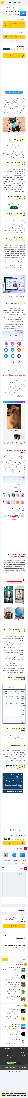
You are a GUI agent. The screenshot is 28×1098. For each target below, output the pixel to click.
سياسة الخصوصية (8, 1048)
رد (4, 952)
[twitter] (19, 830)
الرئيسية (22, 8)
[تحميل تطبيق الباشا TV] (14, 1011)
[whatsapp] (4, 830)
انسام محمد (22, 942)
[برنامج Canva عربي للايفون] (22, 859)
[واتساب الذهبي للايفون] (14, 991)
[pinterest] (15, 830)
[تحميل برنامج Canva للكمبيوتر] (14, 859)
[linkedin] (11, 830)
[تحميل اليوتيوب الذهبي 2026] (14, 1018)
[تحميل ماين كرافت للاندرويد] (14, 969)
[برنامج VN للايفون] (6, 859)
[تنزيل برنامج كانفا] (14, 1026)
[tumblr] (8, 830)
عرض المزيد (10, 1095)
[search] (2, 2)
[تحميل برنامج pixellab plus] (14, 977)
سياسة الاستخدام (8, 1052)
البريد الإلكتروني (21, 910)
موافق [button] (3, 1095)
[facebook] (23, 830)
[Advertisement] (14, 74)
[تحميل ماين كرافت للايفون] (14, 999)
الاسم (23, 902)
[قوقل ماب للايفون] (14, 1041)
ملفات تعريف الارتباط (9, 1056)
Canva (16, 30)
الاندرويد (18, 8)
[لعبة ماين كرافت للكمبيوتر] (14, 984)
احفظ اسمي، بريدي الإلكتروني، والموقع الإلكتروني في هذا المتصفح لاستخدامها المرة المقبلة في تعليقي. (14, 920)
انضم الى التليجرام (13, 92)
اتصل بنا (23, 1055)
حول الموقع (22, 1052)
